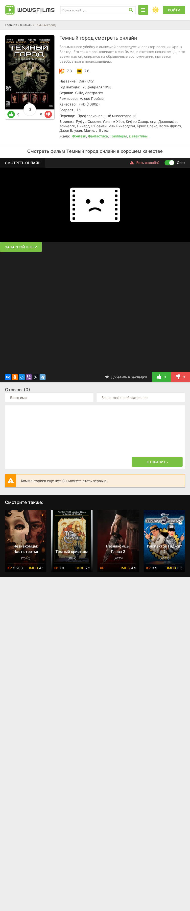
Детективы (138, 136)
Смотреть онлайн (22, 163)
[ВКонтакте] (8, 377)
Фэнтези (79, 136)
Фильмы (26, 25)
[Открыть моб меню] (143, 10)
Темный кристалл (71, 551)
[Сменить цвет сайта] (156, 10)
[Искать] (131, 10)
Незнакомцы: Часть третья (25, 549)
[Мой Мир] (22, 377)
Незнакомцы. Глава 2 (118, 549)
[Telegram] (43, 377)
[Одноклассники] (15, 377)
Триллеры (118, 136)
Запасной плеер (21, 247)
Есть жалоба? (148, 162)
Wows (36, 10)
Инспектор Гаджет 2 (164, 549)
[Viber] (29, 377)
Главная (11, 25)
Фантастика (98, 136)
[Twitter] (36, 377)
